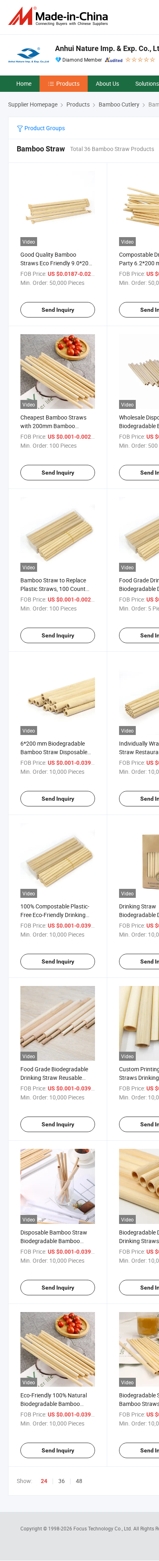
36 (61, 1481)
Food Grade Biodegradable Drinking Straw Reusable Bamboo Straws (54, 1077)
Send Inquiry (58, 309)
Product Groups (44, 128)
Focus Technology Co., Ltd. (103, 1528)
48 (79, 1481)
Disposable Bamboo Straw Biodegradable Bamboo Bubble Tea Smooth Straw (53, 1240)
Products (68, 83)
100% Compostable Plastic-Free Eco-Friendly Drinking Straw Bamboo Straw (54, 914)
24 (44, 1481)
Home (23, 83)
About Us (107, 83)
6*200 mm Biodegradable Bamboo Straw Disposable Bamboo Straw (53, 751)
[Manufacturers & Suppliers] (59, 16)
